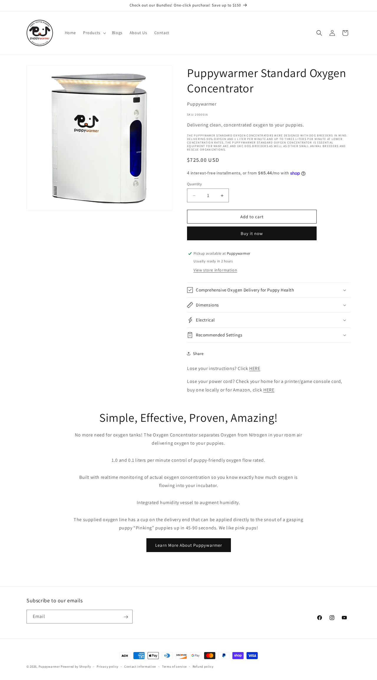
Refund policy (203, 666)
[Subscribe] (125, 617)
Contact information (140, 666)
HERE (254, 368)
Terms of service (174, 666)
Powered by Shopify (76, 666)
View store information (215, 270)
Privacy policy (107, 666)
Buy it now (252, 233)
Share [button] (198, 353)
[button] (94, 32)
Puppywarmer (49, 666)
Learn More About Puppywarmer (188, 545)
